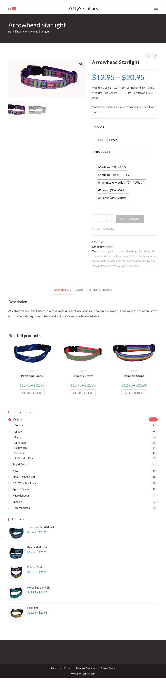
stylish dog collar (130, 265)
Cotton (18, 425)
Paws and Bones (32, 375)
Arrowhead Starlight (37, 31)
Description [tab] (62, 290)
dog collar (150, 251)
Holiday (17, 431)
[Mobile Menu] (156, 8)
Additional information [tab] (94, 290)
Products (102, 151)
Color (99, 127)
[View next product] (155, 56)
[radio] (101, 140)
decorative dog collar (130, 251)
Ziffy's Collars (83, 8)
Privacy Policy (108, 668)
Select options (32, 392)
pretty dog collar (109, 265)
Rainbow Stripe (134, 375)
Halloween (20, 447)
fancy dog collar (132, 256)
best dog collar (108, 251)
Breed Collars (21, 464)
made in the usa (131, 260)
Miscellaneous (21, 495)
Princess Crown (82, 375)
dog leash (116, 256)
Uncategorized (21, 507)
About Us (56, 668)
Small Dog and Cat (24, 476)
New (15, 470)
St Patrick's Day (23, 458)
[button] (81, 64)
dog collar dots (101, 256)
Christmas (20, 442)
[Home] (9, 31)
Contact (68, 668)
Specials (17, 501)
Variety (109, 246)
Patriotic (19, 453)
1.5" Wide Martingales (26, 483)
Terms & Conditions (86, 668)
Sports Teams (21, 489)
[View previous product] (148, 56)
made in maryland (110, 260)
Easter (18, 437)
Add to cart (130, 218)
